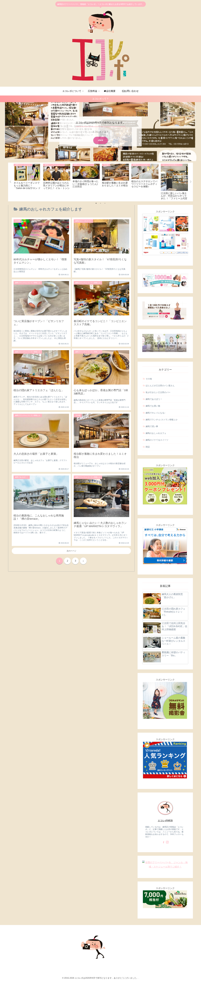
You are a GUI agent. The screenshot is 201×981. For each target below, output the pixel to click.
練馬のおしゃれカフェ (156, 433)
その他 (149, 379)
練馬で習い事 (152, 426)
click (100, 140)
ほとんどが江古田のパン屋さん (160, 385)
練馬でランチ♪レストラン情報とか (162, 419)
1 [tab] (96, 203)
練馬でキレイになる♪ (155, 413)
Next (190, 181)
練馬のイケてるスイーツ (157, 440)
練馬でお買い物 (153, 406)
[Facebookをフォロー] (163, 842)
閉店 (148, 447)
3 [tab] (104, 203)
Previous (10, 181)
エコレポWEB (165, 820)
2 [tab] (100, 203)
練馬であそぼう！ (154, 399)
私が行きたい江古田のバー (158, 392)
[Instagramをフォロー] (167, 842)
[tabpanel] (27, 181)
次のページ (71, 551)
